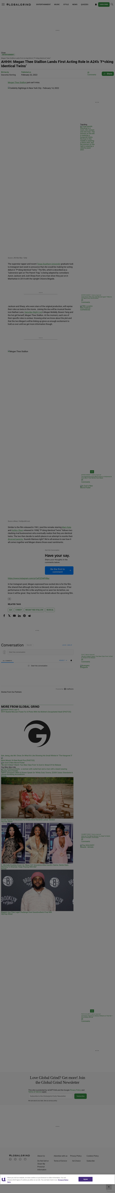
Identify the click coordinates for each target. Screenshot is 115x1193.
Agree (85, 1179)
